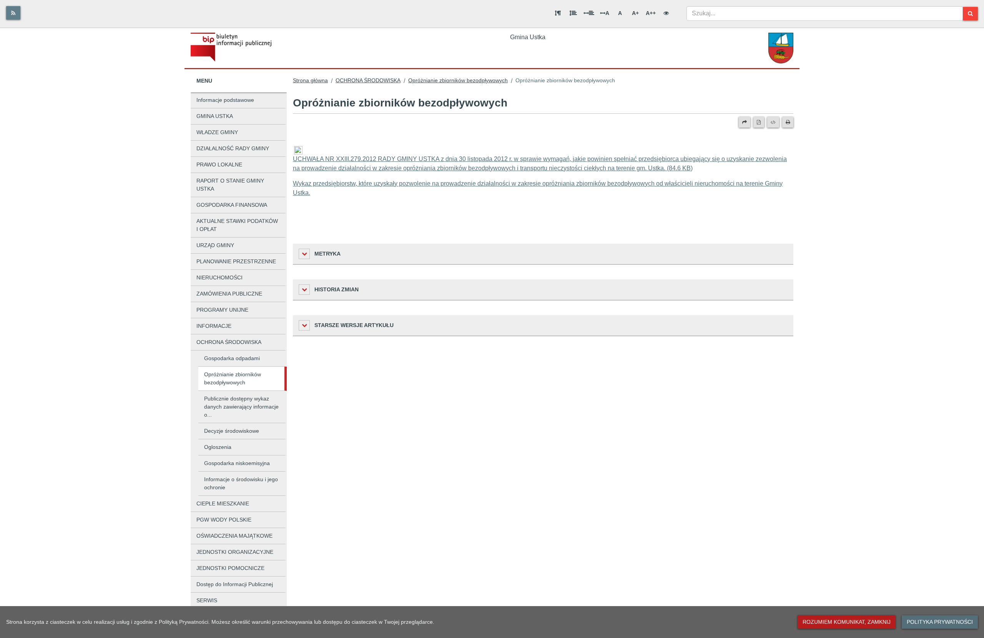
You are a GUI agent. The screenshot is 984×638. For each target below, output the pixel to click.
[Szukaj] (970, 13)
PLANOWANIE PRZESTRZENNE (236, 261)
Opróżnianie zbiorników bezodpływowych (232, 378)
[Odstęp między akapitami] (557, 13)
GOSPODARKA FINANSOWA (231, 205)
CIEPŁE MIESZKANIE (222, 503)
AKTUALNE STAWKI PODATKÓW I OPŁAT (237, 225)
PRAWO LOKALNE (219, 164)
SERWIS (206, 600)
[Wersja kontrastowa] (666, 13)
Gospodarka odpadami (232, 358)
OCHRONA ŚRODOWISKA (228, 342)
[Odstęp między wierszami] (573, 13)
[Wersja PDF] (758, 122)
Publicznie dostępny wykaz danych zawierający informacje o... (241, 406)
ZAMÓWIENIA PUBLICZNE (229, 294)
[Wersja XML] (773, 122)
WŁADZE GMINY (217, 132)
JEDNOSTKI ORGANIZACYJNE (234, 552)
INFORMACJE (213, 326)
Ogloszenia (217, 447)
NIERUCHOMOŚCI (219, 277)
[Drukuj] (787, 122)
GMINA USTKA (214, 116)
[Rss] (13, 13)
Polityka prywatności (940, 622)
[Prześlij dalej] (744, 122)
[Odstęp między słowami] (589, 13)
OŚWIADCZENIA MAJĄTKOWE (234, 536)
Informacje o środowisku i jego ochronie (241, 483)
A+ (635, 13)
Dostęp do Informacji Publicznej (234, 584)
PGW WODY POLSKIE (223, 520)
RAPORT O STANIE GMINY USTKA (230, 185)
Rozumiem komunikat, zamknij (847, 622)
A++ (651, 13)
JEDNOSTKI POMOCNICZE (230, 568)
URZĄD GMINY (215, 245)
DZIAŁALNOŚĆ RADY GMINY (232, 148)
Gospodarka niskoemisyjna (237, 463)
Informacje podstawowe (225, 100)
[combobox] (824, 13)
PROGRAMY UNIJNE (222, 310)
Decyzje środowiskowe (231, 431)
